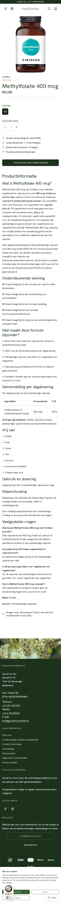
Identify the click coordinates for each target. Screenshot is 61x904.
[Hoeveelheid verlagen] (5, 127)
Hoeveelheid (10, 121)
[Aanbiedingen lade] (12, 8)
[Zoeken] (49, 8)
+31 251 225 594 (11, 705)
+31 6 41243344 (11, 713)
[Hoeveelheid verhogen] (16, 127)
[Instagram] (12, 809)
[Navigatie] (5, 8)
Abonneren (30, 845)
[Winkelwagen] (55, 8)
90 (5, 111)
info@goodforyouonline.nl (15, 720)
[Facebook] (5, 809)
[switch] (8, 897)
